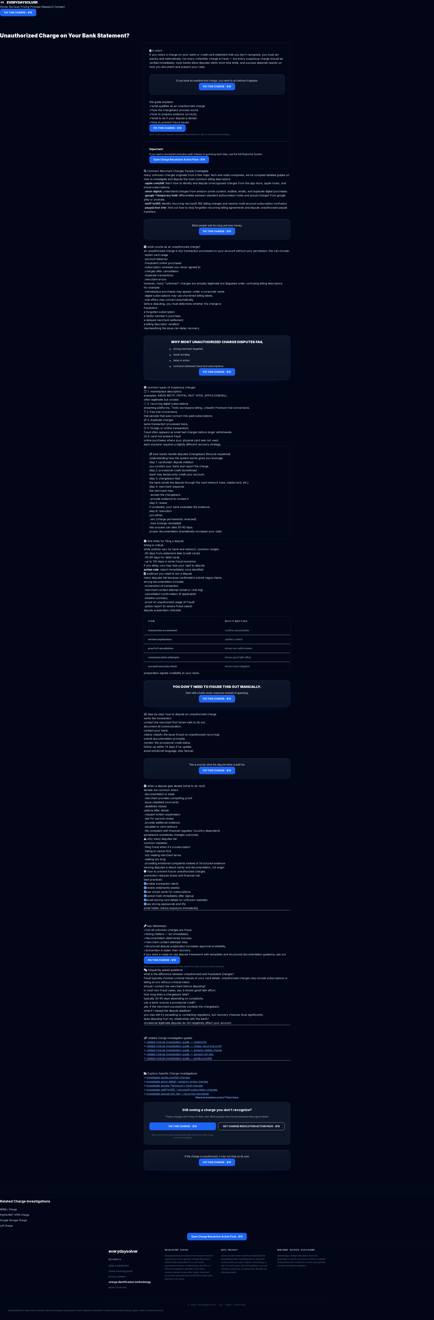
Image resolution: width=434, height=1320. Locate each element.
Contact (60, 6)
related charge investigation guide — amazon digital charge (184, 1050)
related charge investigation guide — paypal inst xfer (180, 1054)
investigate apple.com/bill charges (168, 1077)
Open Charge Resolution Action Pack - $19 (179, 159)
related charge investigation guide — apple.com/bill (179, 1058)
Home (4, 6)
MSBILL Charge (8, 1209)
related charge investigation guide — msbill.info (176, 1042)
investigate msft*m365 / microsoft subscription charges (181, 1089)
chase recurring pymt (120, 1271)
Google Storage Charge (13, 1220)
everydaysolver (123, 1251)
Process (35, 6)
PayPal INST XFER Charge (14, 1214)
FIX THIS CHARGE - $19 (18, 12)
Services (14, 6)
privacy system (116, 1276)
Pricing (25, 6)
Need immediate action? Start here (217, 1097)
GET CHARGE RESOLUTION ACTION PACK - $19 (251, 1126)
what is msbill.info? (118, 1265)
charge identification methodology (129, 1281)
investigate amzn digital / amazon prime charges (177, 1081)
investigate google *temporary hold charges (174, 1085)
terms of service (117, 1287)
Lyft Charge (6, 1225)
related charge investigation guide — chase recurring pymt (184, 1046)
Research (48, 6)
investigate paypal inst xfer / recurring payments (177, 1093)
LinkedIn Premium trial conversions (226, 407)
